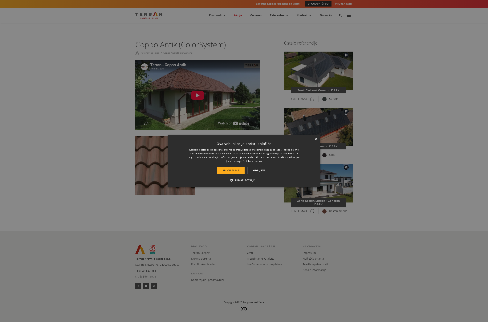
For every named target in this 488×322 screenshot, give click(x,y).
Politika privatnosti (253, 161)
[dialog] (244, 161)
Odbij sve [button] (259, 170)
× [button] (316, 139)
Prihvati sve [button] (230, 170)
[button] (244, 180)
